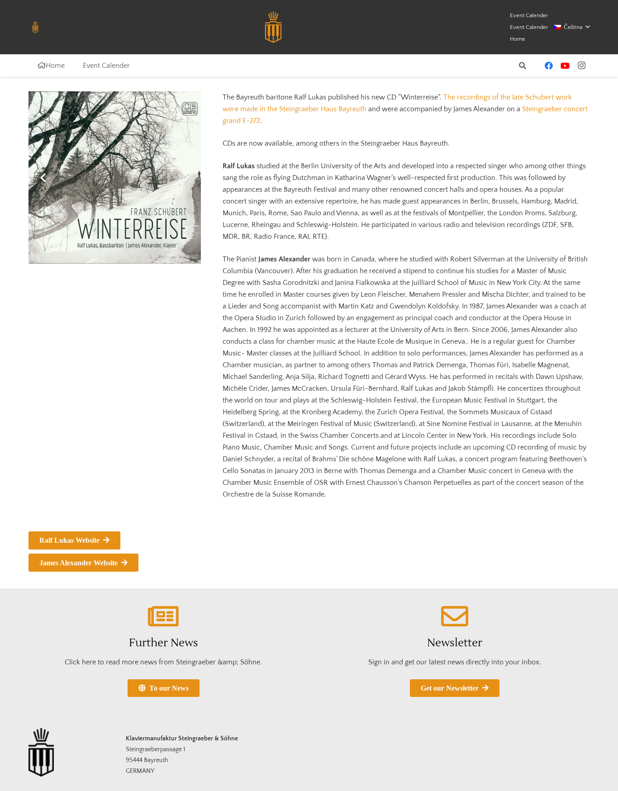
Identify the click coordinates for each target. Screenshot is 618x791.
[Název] (35, 27)
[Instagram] (581, 65)
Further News (163, 643)
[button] (571, 27)
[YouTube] (565, 65)
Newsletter (454, 643)
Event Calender (529, 15)
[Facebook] (549, 65)
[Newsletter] (454, 616)
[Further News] (163, 616)
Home (517, 39)
